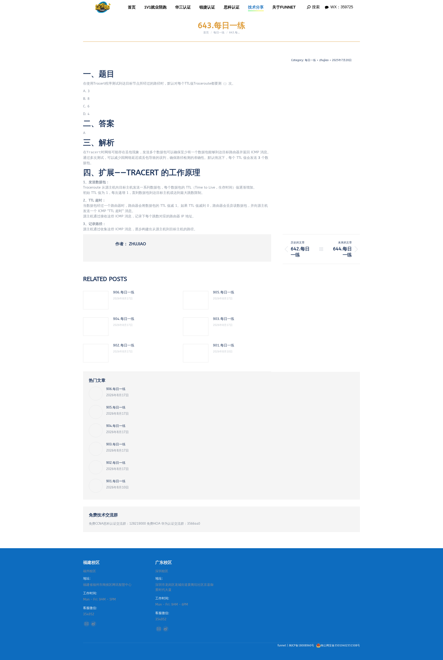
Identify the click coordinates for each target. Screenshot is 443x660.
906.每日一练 (123, 292)
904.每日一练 (123, 319)
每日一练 (310, 60)
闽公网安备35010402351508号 (340, 645)
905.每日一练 (223, 292)
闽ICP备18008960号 (302, 645)
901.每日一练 (223, 345)
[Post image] (95, 300)
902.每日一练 (123, 345)
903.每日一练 (223, 319)
